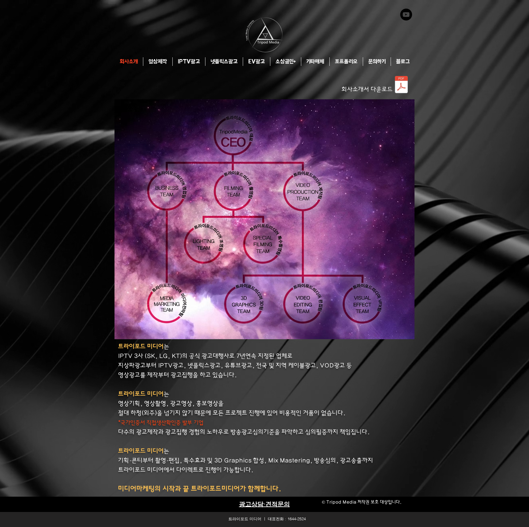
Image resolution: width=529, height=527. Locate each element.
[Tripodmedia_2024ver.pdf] (401, 85)
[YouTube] (406, 15)
